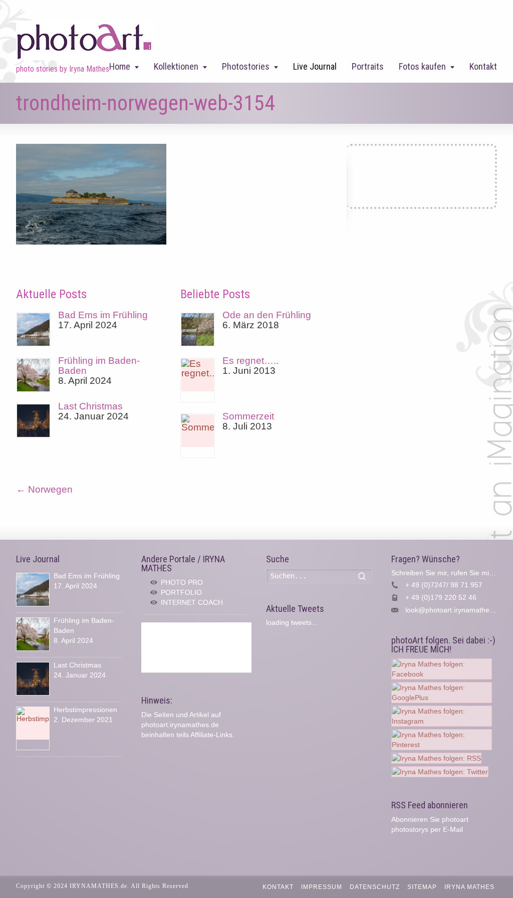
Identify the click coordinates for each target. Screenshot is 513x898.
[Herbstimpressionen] (33, 728)
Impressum (321, 886)
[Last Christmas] (33, 420)
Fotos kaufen (422, 66)
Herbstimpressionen (85, 710)
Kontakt (483, 66)
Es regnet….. (250, 360)
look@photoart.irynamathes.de (454, 610)
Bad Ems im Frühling (103, 315)
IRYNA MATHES (469, 886)
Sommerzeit (248, 416)
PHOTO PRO (182, 582)
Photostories (246, 66)
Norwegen (44, 489)
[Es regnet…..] (197, 380)
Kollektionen (176, 66)
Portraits (368, 66)
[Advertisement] (196, 647)
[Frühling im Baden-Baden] (33, 375)
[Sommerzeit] (197, 435)
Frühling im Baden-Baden (99, 365)
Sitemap (422, 886)
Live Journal (315, 66)
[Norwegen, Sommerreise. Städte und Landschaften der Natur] (91, 241)
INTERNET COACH (192, 602)
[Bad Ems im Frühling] (33, 329)
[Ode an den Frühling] (197, 329)
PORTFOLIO (181, 592)
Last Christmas (90, 406)
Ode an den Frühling (266, 315)
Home (119, 66)
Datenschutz (375, 886)
